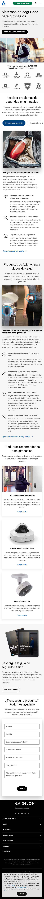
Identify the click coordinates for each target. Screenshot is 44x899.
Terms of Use (11, 885)
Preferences (7, 891)
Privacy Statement (20, 887)
